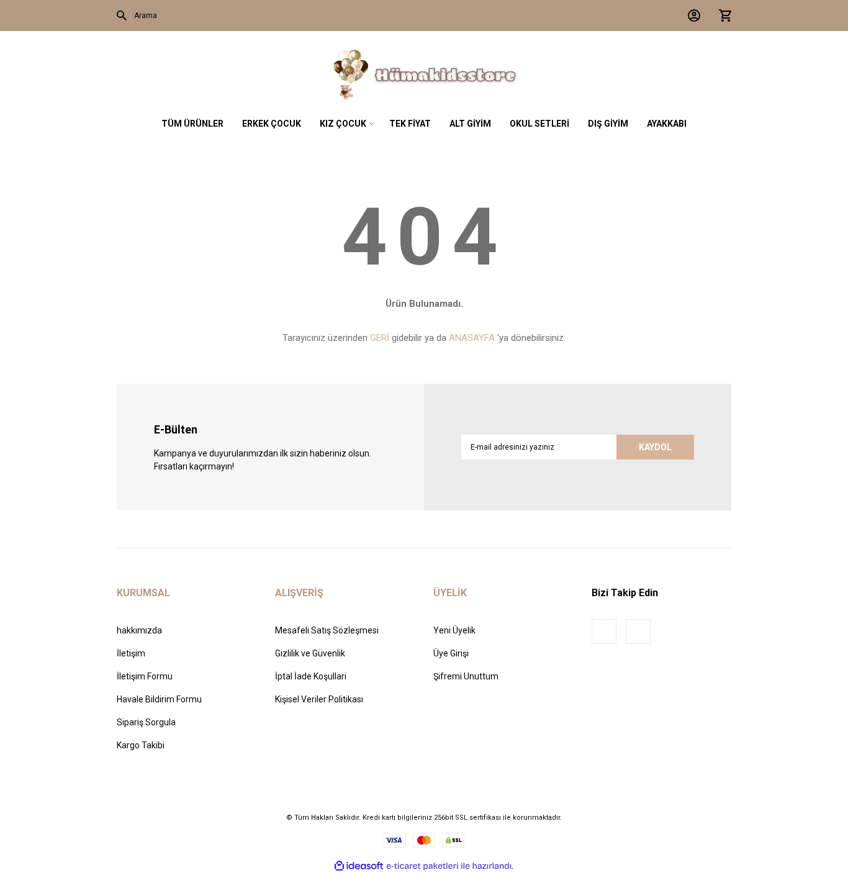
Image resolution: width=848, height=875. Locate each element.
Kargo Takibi (141, 745)
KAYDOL (655, 447)
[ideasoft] (359, 866)
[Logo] (424, 74)
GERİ (379, 337)
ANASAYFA (472, 337)
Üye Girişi (451, 653)
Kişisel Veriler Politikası (319, 699)
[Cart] (722, 15)
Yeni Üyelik (454, 630)
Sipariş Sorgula (146, 722)
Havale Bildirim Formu (159, 699)
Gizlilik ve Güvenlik (310, 653)
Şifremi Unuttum (465, 676)
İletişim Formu (145, 676)
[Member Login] (691, 15)
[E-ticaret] (422, 865)
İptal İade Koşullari (310, 676)
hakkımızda (139, 630)
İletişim (131, 653)
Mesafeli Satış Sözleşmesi (327, 630)
